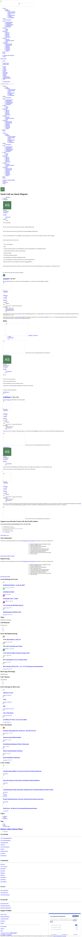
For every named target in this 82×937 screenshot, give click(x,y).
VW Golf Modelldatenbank (6, 838)
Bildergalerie (3, 868)
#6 (6, 501)
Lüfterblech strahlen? (8, 591)
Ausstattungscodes (4, 842)
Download (5, 73)
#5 (6, 464)
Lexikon (4, 70)
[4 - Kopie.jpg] (14, 352)
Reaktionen (5, 212)
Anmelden (12, 555)
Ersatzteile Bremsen (5, 903)
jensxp (4, 594)
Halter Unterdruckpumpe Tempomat (12, 750)
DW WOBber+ (4, 881)
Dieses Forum (6, 64)
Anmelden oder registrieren (8, 55)
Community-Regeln (5, 918)
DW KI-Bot (3, 879)
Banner (4, 74)
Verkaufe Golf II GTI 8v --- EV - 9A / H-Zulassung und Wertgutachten (24, 666)
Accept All (75, 934)
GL (7, 244)
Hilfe (2, 930)
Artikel (4, 66)
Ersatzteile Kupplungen (5, 905)
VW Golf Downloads (5, 846)
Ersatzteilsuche (4, 855)
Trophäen (5, 297)
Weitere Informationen (57, 935)
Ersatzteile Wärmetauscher (6, 907)
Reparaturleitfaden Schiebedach (11, 757)
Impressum (3, 920)
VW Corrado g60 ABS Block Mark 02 (13, 605)
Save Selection (65, 934)
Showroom (5, 72)
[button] (5, 816)
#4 (6, 428)
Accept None (54, 934)
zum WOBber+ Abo (5, 535)
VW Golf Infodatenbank (5, 840)
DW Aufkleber (4, 926)
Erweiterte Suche (6, 81)
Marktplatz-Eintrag (7, 78)
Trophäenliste (3, 877)
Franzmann (5, 760)
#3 (6, 372)
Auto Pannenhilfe (4, 892)
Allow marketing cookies (56, 929)
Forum (4, 67)
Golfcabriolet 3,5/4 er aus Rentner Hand (16, 659)
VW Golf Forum (4, 866)
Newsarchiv (3, 853)
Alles (4, 60)
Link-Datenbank (6, 76)
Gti (17, 313)
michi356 (4, 739)
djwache (4, 753)
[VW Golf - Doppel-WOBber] (18, 6)
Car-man (4, 662)
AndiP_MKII (5, 601)
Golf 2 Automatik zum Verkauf (14, 646)
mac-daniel (5, 614)
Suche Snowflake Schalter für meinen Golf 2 (18, 653)
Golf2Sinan (7, 397)
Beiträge (4, 214)
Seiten (4, 71)
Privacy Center (4, 914)
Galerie (4, 68)
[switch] (76, 925)
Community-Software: (9, 932)
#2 (6, 311)
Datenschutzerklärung (5, 916)
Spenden (2, 928)
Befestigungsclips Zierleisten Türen (12, 612)
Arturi (4, 655)
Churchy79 (5, 668)
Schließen (64, 935)
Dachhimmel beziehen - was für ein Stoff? (14, 585)
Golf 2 (4, 825)
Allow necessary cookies (56, 925)
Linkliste (2, 849)
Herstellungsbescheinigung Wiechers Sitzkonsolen (16, 744)
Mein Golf (3, 864)
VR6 (20, 317)
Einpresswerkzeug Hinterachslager (12, 737)
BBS (47, 317)
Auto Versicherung (4, 890)
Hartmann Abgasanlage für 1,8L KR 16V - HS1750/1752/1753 (19, 730)
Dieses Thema (6, 63)
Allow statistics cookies (56, 927)
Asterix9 (5, 198)
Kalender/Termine (4, 851)
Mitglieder (3, 875)
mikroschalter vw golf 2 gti (14, 639)
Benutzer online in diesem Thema (12, 829)
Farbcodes (3, 844)
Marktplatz (3, 873)
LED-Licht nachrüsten (5, 894)
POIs (4, 79)
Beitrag (8, 399)
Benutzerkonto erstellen (5, 555)
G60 (4, 246)
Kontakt (2, 923)
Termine (4, 75)
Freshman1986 (5, 648)
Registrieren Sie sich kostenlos (29, 540)
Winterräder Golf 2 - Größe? (10, 598)
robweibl (4, 607)
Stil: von (6, 934)
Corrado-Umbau (6, 826)
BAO (4, 746)
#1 (6, 218)
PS (3, 272)
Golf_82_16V (5, 733)
